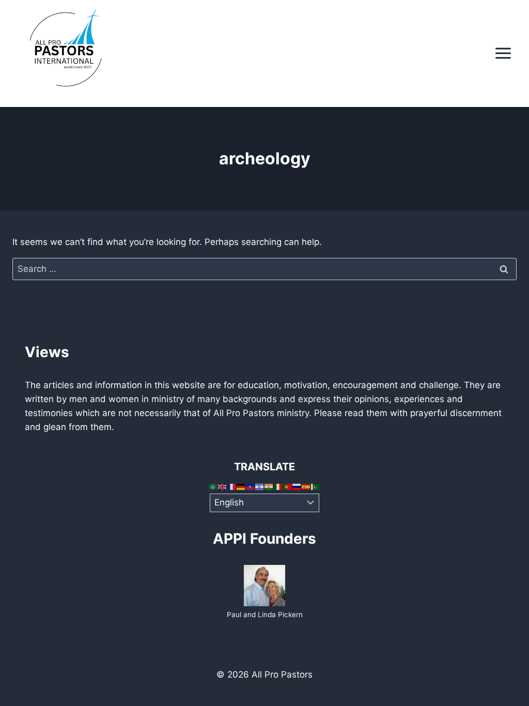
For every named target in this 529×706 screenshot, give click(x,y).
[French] (232, 486)
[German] (241, 486)
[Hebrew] (259, 486)
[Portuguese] (287, 486)
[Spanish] (306, 486)
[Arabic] (213, 486)
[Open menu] (503, 53)
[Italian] (278, 486)
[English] (222, 486)
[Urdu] (315, 486)
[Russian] (297, 486)
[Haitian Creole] (250, 486)
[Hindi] (269, 486)
